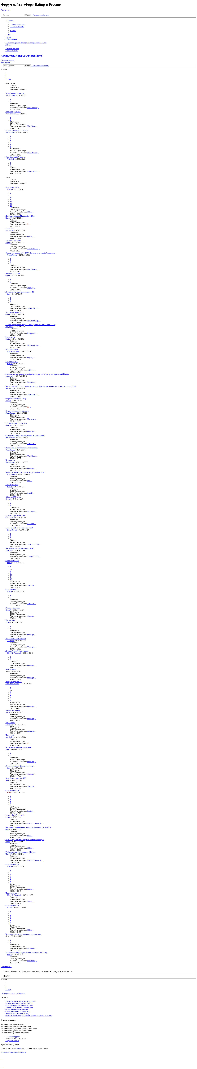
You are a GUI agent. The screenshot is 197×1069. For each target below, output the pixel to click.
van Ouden (9, 737)
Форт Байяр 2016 (12, 561)
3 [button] (5, 77)
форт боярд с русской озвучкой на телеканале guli (24, 840)
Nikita (9, 189)
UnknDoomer (10, 95)
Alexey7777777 (33, 544)
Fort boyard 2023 (11, 362)
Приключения (10, 669)
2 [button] (5, 75)
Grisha (9, 792)
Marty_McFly (32, 171)
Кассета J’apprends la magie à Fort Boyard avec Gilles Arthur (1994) (30, 325)
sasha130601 (10, 518)
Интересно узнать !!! (13, 682)
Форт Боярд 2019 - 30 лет (15, 157)
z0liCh (7, 712)
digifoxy (30, 236)
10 (11, 197)
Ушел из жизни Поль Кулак (16, 423)
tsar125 (10, 364)
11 (11, 200)
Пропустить (5, 10)
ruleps (9, 955)
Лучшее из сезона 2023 (14, 312)
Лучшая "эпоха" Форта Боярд (16, 651)
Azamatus (10, 641)
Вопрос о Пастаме (12, 710)
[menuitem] (17, 25)
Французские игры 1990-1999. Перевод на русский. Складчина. (30, 253)
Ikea (8, 294)
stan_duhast (9, 230)
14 (11, 206)
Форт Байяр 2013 (12, 905)
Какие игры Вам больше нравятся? (19, 528)
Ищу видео (9, 735)
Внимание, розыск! (13, 112)
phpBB (18, 1048)
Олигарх (8, 425)
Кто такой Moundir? (13, 241)
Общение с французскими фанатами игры (21, 448)
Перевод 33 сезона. (12, 273)
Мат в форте (10, 337)
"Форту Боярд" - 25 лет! (14, 815)
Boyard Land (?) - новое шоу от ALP (19, 548)
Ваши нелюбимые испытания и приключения (23, 934)
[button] (8, 79)
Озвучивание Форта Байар (15, 399)
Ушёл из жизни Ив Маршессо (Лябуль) (20, 852)
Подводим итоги (12, 893)
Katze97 (8, 218)
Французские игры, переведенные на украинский (24, 435)
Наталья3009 (10, 438)
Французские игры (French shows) (22, 55)
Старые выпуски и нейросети (17, 411)
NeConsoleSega (33, 321)
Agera (29, 889)
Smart (9, 563)
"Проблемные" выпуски (14, 93)
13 (11, 204)
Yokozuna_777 (32, 249)
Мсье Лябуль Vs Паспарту (15, 639)
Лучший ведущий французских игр (19, 766)
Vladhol (8, 401)
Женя (7, 622)
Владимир (9, 327)
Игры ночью (10, 460)
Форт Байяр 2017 (12, 589)
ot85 (29, 481)
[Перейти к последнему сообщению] (38, 108)
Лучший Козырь (11, 349)
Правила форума (7, 60)
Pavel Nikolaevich (12, 684)
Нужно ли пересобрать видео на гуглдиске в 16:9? (25, 472)
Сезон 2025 (9, 228)
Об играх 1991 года (13, 497)
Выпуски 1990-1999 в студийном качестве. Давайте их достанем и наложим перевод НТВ (40, 386)
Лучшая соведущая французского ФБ (19, 292)
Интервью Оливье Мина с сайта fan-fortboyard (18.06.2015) (28, 827)
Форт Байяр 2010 (12, 790)
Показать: (7, 972)
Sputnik (30, 811)
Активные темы (11, 51)
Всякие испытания (12, 608)
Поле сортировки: (28, 972)
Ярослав (30, 524)
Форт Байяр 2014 (12, 864)
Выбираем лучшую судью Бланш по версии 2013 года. (26, 953)
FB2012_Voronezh (14, 653)
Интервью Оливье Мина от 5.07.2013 (20, 216)
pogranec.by (9, 376)
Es (28, 224)
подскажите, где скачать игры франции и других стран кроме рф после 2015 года (37, 374)
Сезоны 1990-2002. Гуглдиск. (16, 130)
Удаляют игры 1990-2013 (15, 515)
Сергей (8, 499)
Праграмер (31, 419)
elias (7, 829)
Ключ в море (10, 620)
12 (11, 202)
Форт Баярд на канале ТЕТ (15, 778)
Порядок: (55, 972)
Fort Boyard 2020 (11, 485)
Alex (7, 749)
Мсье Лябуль (10, 723)
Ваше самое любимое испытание (18, 747)
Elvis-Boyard (12, 530)
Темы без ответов (12, 49)
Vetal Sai (10, 159)
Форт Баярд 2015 (12, 187)
